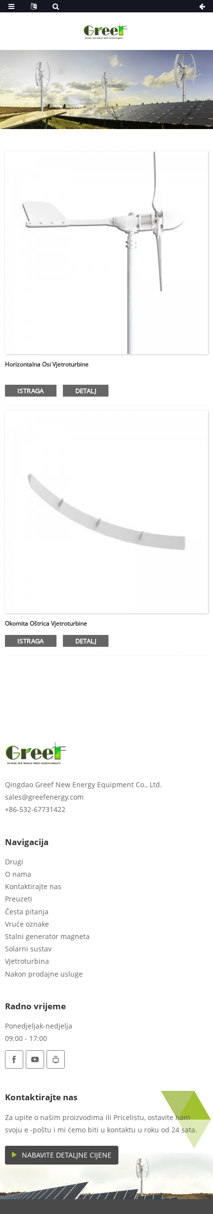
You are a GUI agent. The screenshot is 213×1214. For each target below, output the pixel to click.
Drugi (14, 861)
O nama (18, 874)
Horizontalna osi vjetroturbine (47, 364)
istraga (30, 390)
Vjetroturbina (27, 961)
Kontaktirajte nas (33, 886)
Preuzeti (18, 898)
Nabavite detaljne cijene (66, 1155)
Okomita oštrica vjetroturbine (46, 623)
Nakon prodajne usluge (44, 974)
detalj (85, 390)
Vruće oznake (27, 924)
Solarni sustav (28, 948)
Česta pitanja (27, 911)
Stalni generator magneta (47, 936)
